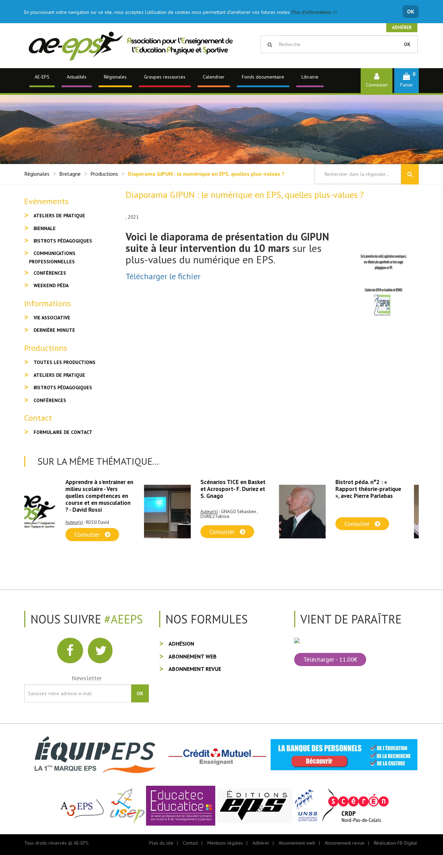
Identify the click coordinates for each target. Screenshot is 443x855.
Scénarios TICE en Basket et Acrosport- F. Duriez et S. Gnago (113, 489)
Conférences (50, 273)
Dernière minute (54, 330)
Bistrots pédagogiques (63, 241)
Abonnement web (193, 656)
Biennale (45, 228)
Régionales (115, 77)
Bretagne (70, 173)
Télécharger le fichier (163, 276)
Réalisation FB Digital (395, 843)
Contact (190, 843)
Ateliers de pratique (59, 215)
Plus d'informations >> (314, 12)
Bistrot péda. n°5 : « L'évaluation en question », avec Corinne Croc (384, 489)
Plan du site (161, 843)
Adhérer (402, 27)
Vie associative (52, 318)
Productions (104, 173)
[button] (406, 80)
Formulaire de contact (63, 432)
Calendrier (214, 77)
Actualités (77, 77)
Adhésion (181, 643)
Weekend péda (51, 285)
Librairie (309, 77)
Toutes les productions (65, 362)
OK (410, 11)
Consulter (103, 532)
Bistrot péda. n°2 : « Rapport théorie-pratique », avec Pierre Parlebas (248, 489)
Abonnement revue (195, 668)
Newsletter (87, 678)
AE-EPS (42, 77)
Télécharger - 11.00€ (330, 659)
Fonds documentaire (263, 77)
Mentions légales (225, 843)
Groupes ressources (165, 77)
